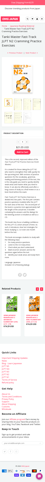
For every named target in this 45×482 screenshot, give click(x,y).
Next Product (31, 53)
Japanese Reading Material (22, 26)
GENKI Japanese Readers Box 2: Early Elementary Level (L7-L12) (33, 318)
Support (5, 401)
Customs (6, 406)
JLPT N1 (5, 377)
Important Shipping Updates (15, 358)
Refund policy (8, 382)
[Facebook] (10, 451)
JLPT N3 (5, 371)
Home (4, 26)
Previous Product (15, 53)
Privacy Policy (8, 399)
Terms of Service (9, 379)
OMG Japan (25, 466)
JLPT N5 (5, 366)
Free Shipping (17, 2)
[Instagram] (16, 451)
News (4, 360)
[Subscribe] (40, 443)
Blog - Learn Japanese (12, 363)
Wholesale (6, 409)
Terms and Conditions (12, 396)
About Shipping (9, 404)
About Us (6, 394)
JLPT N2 (5, 374)
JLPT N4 (5, 369)
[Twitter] (4, 451)
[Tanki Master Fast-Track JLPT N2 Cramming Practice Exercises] (22, 78)
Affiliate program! (17, 419)
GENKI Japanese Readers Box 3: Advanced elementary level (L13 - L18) (11, 319)
